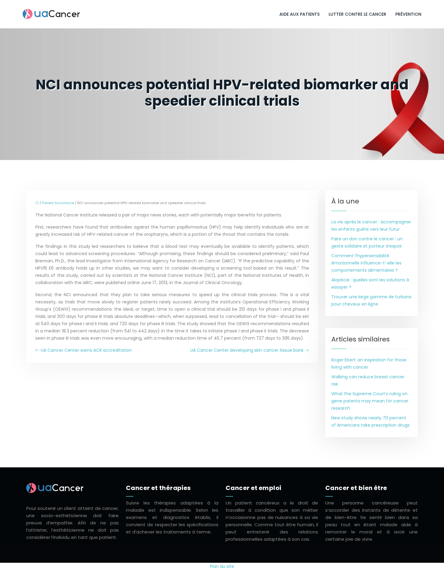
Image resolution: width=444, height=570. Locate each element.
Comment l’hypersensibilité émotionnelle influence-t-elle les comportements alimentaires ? (366, 263)
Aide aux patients (299, 14)
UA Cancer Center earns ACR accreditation (86, 350)
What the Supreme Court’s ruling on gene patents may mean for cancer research (369, 401)
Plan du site (222, 566)
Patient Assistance (58, 202)
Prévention (408, 14)
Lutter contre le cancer (357, 14)
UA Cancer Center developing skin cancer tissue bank (247, 350)
